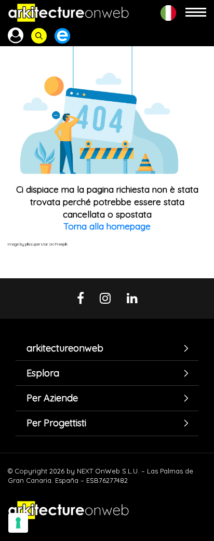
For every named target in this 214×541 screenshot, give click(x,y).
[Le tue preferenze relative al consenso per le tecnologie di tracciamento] (18, 523)
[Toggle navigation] (195, 12)
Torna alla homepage (107, 226)
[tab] (107, 348)
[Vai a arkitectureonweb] (68, 12)
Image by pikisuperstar (28, 244)
